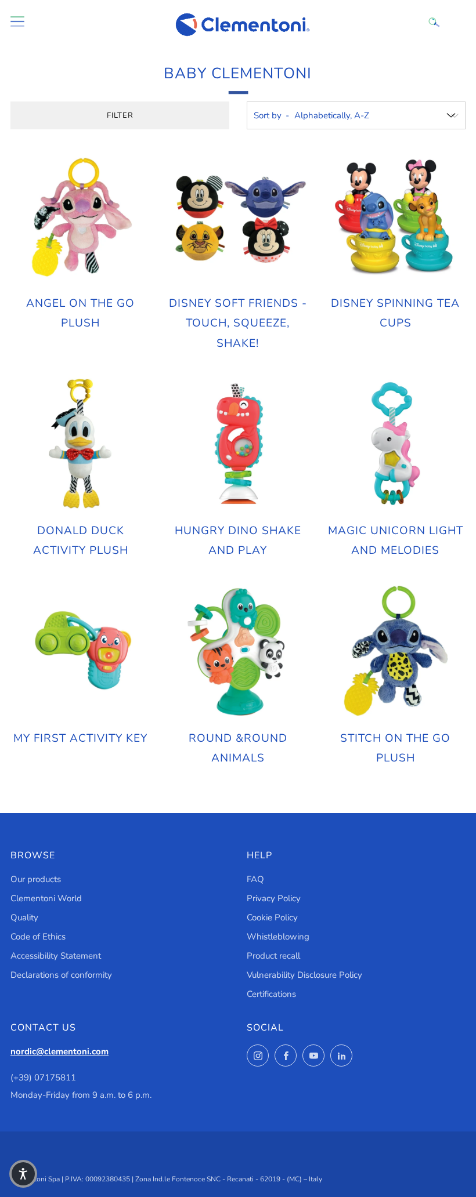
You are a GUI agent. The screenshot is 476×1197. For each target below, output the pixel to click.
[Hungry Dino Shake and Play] (238, 444)
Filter (120, 115)
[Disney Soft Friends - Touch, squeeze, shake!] (238, 216)
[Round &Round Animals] (238, 651)
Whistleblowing (278, 936)
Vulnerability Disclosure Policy (304, 975)
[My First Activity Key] (80, 651)
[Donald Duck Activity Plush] (80, 444)
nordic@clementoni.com (59, 1051)
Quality (24, 917)
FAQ (255, 879)
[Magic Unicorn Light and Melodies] (396, 444)
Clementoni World (46, 898)
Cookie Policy (272, 917)
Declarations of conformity (61, 975)
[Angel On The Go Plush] (80, 216)
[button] (23, 1174)
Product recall (273, 956)
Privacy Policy (274, 898)
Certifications (271, 994)
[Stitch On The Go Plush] (396, 651)
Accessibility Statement (55, 956)
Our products (35, 879)
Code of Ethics (38, 936)
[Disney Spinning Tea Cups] (396, 216)
